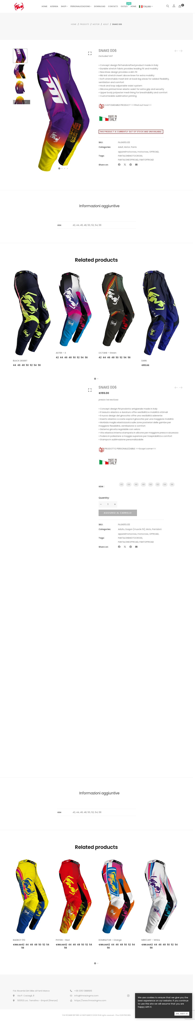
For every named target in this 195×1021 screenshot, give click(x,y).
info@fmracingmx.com (86, 995)
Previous (17, 102)
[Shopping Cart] (180, 6)
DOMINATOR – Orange (110, 939)
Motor (96, 24)
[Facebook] (119, 164)
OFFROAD (154, 151)
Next (26, 102)
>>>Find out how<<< (141, 105)
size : (101, 486)
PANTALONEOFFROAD (128, 159)
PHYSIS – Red (63, 939)
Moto (148, 529)
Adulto (121, 529)
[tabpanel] (32, 318)
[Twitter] (125, 164)
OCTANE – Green (107, 352)
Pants (134, 147)
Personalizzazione (80, 6)
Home (44, 6)
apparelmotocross (127, 151)
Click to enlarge (90, 53)
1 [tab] (95, 379)
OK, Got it (182, 1013)
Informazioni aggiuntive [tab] (99, 206)
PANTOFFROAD (146, 159)
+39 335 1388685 (83, 990)
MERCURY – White (150, 939)
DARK (144, 360)
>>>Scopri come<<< (146, 448)
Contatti (113, 6)
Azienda (54, 6)
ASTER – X (61, 352)
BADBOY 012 (19, 939)
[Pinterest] (130, 164)
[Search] (167, 6)
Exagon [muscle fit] (135, 529)
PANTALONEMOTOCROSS (130, 155)
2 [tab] (97, 378)
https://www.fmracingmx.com (90, 1000)
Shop (63, 6)
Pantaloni (156, 529)
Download (99, 6)
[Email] (136, 164)
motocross (142, 151)
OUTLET (124, 6)
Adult (106, 24)
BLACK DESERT (20, 360)
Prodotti (84, 24)
